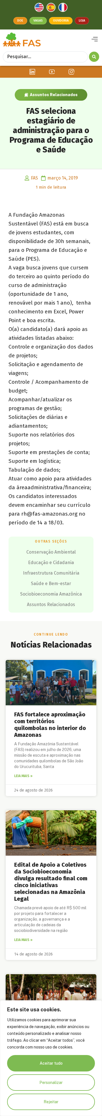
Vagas (38, 20)
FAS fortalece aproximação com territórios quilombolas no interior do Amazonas (50, 724)
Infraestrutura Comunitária (51, 573)
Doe (20, 20)
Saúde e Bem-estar (51, 583)
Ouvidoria (61, 20)
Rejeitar (51, 1102)
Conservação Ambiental (51, 552)
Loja (82, 20)
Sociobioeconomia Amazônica (51, 594)
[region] (51, 1058)
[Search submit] (94, 57)
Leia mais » (23, 776)
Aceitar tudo (51, 1063)
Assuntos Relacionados (54, 94)
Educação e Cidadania (51, 562)
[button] (94, 39)
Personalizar (51, 1082)
